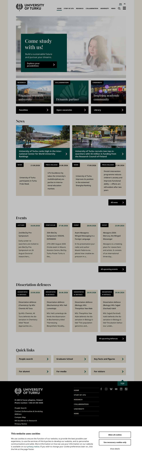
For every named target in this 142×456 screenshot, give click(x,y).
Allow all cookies (115, 435)
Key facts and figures (104, 359)
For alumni (24, 371)
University (104, 8)
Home (59, 8)
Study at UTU (69, 8)
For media (61, 371)
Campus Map (20, 417)
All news (114, 202)
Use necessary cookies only (115, 442)
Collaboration (92, 8)
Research (79, 8)
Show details (115, 449)
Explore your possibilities (33, 64)
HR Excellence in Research (26, 420)
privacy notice (33, 446)
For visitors (99, 371)
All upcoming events (109, 269)
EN (120, 4)
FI (124, 4)
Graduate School (64, 359)
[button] (124, 8)
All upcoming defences (108, 338)
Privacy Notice (21, 424)
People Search (21, 408)
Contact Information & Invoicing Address (29, 412)
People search (26, 359)
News (113, 8)
